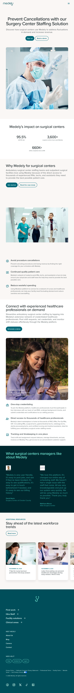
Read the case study (27, 185)
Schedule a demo (14, 329)
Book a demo (42, 38)
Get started (12, 185)
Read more (12, 533)
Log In (26, 661)
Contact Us (17, 661)
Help (8, 661)
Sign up (30, 38)
